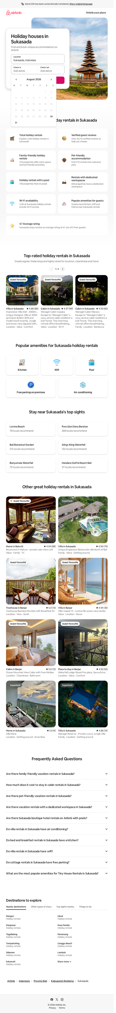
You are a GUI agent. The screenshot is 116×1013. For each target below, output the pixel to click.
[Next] (62, 269)
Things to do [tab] (85, 906)
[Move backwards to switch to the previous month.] (16, 79)
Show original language (80, 4)
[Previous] (51, 269)
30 (51, 116)
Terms (62, 1007)
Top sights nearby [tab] (65, 906)
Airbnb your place (96, 12)
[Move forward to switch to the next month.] (51, 79)
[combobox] (37, 60)
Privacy (52, 1007)
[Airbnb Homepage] (13, 12)
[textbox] (24, 71)
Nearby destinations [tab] (16, 906)
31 (16, 122)
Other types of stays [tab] (41, 906)
